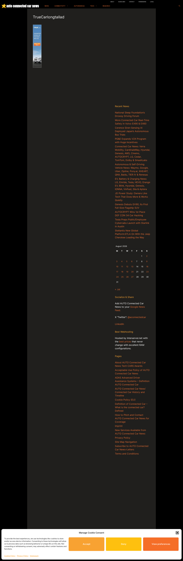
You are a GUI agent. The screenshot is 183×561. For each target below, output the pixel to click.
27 (132, 277)
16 (147, 267)
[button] (177, 532)
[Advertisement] (132, 57)
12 (127, 267)
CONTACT (132, 1)
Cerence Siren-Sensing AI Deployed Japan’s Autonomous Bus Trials (132, 131)
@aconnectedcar (137, 317)
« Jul (117, 289)
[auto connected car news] (3, 5)
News (47, 6)
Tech (92, 6)
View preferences (161, 544)
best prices (125, 341)
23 (147, 272)
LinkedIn (119, 324)
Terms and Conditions (127, 453)
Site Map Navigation (126, 441)
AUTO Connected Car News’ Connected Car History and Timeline (130, 392)
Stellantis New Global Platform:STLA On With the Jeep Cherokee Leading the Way (132, 234)
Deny (123, 544)
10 (117, 267)
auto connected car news (22, 6)
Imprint (119, 426)
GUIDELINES (121, 1)
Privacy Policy (22, 556)
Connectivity (59, 6)
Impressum (34, 556)
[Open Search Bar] (179, 5)
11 (122, 267)
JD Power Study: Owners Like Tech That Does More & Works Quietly (131, 197)
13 (132, 267)
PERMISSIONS (142, 1)
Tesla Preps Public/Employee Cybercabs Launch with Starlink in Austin (132, 223)
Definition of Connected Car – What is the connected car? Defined (131, 407)
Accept (86, 544)
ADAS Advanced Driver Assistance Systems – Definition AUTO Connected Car (132, 381)
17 (117, 272)
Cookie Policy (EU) (125, 399)
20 (132, 272)
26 (127, 277)
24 (117, 277)
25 (122, 277)
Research (106, 6)
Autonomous (79, 6)
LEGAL (152, 1)
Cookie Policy (9, 556)
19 (127, 272)
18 (122, 272)
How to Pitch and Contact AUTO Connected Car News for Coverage (132, 418)
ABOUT (112, 1)
